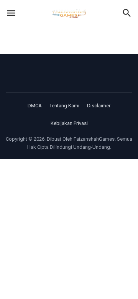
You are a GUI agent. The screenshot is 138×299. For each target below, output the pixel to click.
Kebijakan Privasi (69, 123)
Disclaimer (98, 105)
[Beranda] (69, 13)
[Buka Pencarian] (127, 14)
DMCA (35, 105)
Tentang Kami (64, 105)
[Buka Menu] (11, 14)
